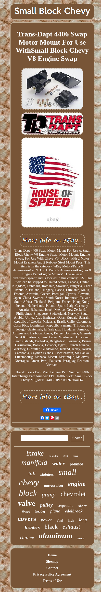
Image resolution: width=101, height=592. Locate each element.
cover (75, 456)
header (40, 511)
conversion (53, 485)
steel (65, 455)
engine (77, 483)
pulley (46, 505)
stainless (47, 474)
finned (26, 511)
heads (81, 538)
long (83, 519)
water (58, 463)
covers (27, 518)
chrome (27, 537)
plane (55, 511)
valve (26, 503)
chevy (29, 482)
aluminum (56, 535)
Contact (52, 568)
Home (52, 555)
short (82, 506)
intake (35, 453)
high (71, 520)
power (46, 519)
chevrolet (73, 494)
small (67, 472)
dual (60, 520)
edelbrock (74, 511)
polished (76, 464)
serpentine (65, 506)
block (28, 493)
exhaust (71, 527)
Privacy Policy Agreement (52, 574)
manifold (34, 462)
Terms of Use (52, 581)
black (51, 527)
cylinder (53, 455)
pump (49, 494)
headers (32, 527)
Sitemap (52, 561)
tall (32, 474)
